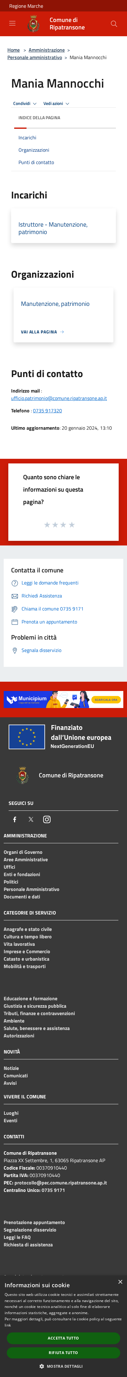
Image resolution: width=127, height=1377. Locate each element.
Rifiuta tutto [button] (63, 1352)
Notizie (11, 1068)
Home (13, 50)
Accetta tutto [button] (63, 1338)
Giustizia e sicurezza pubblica (35, 1006)
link (8, 1325)
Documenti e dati (22, 896)
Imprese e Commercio (27, 951)
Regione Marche (26, 6)
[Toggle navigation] (12, 23)
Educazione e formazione (30, 998)
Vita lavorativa (19, 944)
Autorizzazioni (19, 1035)
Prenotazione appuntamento (34, 1222)
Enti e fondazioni (22, 874)
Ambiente (14, 1020)
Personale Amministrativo (31, 889)
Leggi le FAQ (17, 1237)
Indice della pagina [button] (39, 117)
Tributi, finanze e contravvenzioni (39, 1013)
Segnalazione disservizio (30, 1229)
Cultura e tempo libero (28, 936)
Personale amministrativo (34, 57)
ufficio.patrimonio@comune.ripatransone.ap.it (59, 398)
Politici (11, 881)
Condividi (22, 103)
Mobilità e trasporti (25, 966)
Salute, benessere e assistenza (37, 1028)
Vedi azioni (53, 103)
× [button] (120, 1282)
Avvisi (10, 1083)
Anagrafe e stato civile (28, 929)
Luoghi (11, 1113)
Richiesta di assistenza (28, 1244)
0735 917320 (47, 410)
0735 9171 (53, 1190)
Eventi (10, 1120)
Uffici (9, 867)
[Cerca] (114, 24)
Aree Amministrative (26, 859)
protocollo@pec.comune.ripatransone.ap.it (60, 1182)
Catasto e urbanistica (26, 958)
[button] (63, 1366)
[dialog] (63, 1326)
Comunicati (16, 1075)
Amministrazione (47, 50)
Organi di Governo (23, 852)
